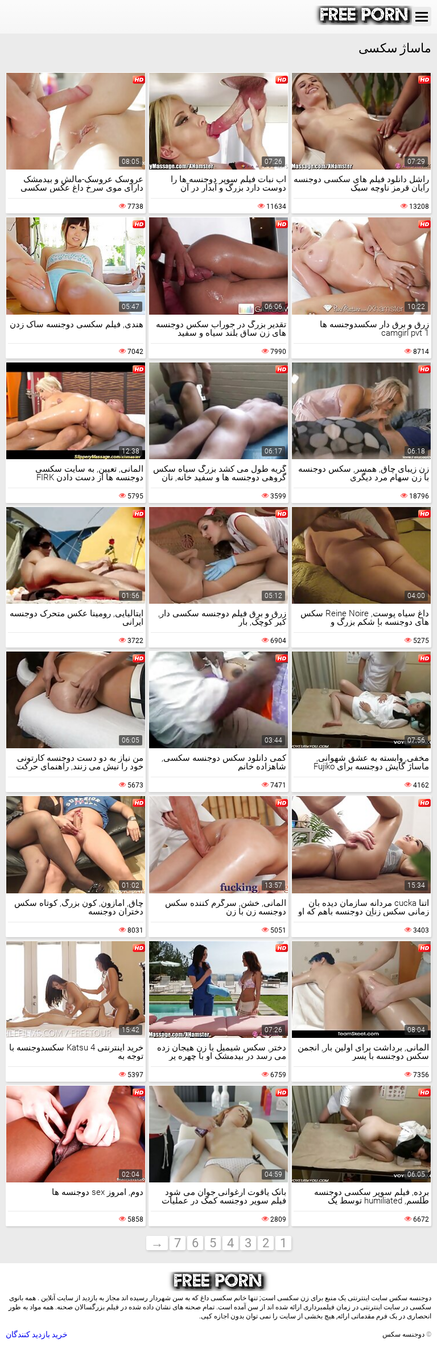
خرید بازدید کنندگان (37, 1334)
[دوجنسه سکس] (365, 22)
